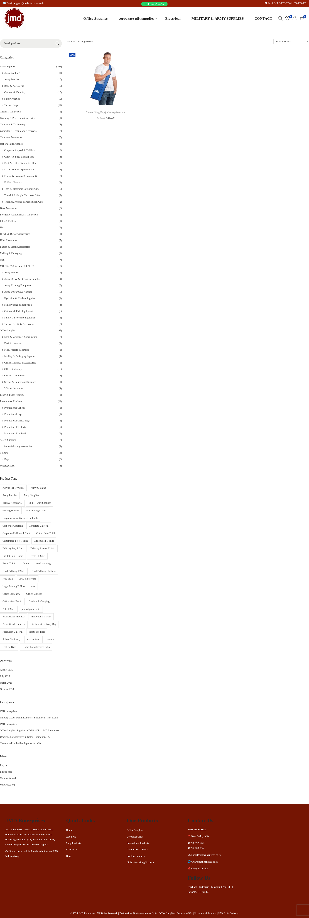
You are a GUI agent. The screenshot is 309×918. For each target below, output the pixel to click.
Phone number (116, 449)
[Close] (204, 402)
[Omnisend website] (154, 512)
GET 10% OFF (154, 490)
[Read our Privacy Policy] (200, 477)
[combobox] (116, 458)
